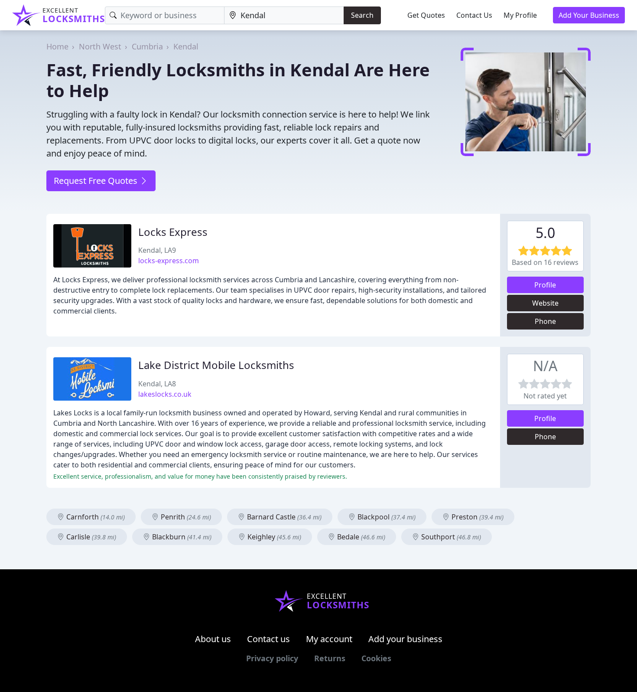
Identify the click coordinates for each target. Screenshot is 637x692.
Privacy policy (272, 658)
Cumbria (147, 46)
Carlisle (90, 537)
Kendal (185, 46)
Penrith (185, 517)
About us (213, 639)
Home (57, 46)
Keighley (273, 537)
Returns (329, 658)
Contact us (268, 639)
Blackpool (386, 517)
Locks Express (173, 232)
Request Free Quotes (97, 180)
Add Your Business (589, 15)
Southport (450, 537)
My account (329, 639)
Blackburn (180, 537)
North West (100, 46)
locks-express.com (168, 260)
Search (362, 15)
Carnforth (95, 517)
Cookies (376, 658)
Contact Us (474, 15)
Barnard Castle (283, 517)
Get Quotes (426, 15)
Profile (545, 285)
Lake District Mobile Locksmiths (216, 365)
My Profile (520, 15)
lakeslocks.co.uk (165, 394)
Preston (477, 517)
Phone (545, 321)
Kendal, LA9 (157, 250)
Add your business (405, 639)
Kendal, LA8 (157, 383)
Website (545, 303)
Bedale (360, 537)
